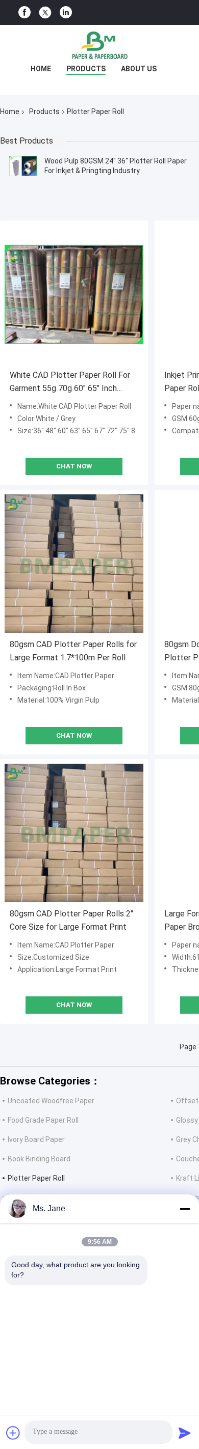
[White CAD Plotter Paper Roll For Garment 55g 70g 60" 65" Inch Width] (74, 294)
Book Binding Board (39, 1159)
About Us (139, 69)
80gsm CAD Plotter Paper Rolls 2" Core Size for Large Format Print (71, 920)
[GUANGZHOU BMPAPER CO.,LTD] (99, 45)
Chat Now (74, 466)
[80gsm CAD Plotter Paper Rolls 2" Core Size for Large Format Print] (74, 833)
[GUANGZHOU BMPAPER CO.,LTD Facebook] (24, 12)
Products (86, 69)
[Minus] (185, 1209)
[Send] (185, 1433)
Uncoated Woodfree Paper (51, 1101)
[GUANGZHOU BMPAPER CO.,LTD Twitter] (45, 13)
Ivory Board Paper (36, 1139)
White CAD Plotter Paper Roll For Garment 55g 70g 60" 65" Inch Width (70, 382)
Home (41, 69)
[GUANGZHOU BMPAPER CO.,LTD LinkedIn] (66, 12)
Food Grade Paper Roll (43, 1120)
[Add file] (13, 1433)
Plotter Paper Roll (36, 1178)
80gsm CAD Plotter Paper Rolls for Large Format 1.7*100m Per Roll (73, 650)
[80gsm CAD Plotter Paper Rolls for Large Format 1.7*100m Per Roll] (74, 563)
